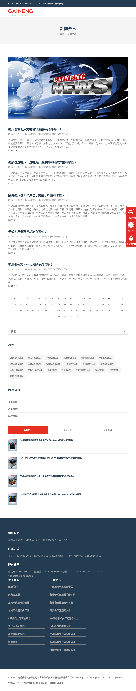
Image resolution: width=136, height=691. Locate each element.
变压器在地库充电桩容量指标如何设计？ (35, 129)
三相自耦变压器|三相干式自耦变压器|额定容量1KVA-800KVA (47, 476)
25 (52, 304)
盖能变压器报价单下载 (61, 602)
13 (90, 298)
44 (58, 310)
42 (46, 310)
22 (33, 304)
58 (77, 316)
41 (39, 310)
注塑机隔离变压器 (83, 370)
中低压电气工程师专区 (61, 586)
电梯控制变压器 (16, 376)
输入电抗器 (99, 370)
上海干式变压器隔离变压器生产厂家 (56, 677)
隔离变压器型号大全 (60, 610)
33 (103, 304)
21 (27, 304)
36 (121, 304)
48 (84, 310)
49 (90, 310)
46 (71, 310)
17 (115, 298)
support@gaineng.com (21, 575)
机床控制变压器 (87, 358)
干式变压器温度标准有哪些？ (27, 231)
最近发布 (68, 430)
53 (115, 310)
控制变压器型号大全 (60, 626)
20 (21, 304)
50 (96, 310)
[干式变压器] (20, 12)
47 (77, 310)
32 (96, 304)
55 (58, 316)
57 (71, 316)
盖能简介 (13, 586)
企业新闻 (13, 402)
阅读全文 (12, 150)
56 (65, 316)
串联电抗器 (114, 370)
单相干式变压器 (105, 358)
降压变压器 (52, 370)
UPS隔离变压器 (52, 358)
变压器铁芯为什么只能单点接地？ (30, 264)
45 (65, 310)
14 (96, 298)
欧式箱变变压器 (34, 358)
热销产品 (28, 430)
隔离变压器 (14, 594)
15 (103, 298)
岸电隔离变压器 (106, 364)
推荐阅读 (107, 430)
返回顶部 (131, 244)
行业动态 (13, 409)
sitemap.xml (41, 682)
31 (90, 304)
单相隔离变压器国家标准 (62, 642)
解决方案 (13, 416)
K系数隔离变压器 (53, 364)
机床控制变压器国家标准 (62, 650)
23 (39, 304)
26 (58, 304)
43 (52, 310)
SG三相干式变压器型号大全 (64, 618)
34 (109, 304)
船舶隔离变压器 (70, 358)
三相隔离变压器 (34, 364)
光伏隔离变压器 (16, 358)
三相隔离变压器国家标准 (62, 634)
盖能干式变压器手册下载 (62, 594)
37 (14, 310)
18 (121, 298)
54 (121, 310)
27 (65, 304)
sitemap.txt (56, 682)
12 (84, 298)
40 (33, 310)
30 (84, 304)
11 (77, 298)
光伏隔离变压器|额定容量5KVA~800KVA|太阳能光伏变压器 (46, 440)
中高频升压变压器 (35, 370)
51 (103, 310)
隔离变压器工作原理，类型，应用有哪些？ (36, 195)
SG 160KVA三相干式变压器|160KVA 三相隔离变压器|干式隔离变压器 (51, 458)
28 (71, 304)
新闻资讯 (72, 33)
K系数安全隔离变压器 (19, 618)
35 (115, 304)
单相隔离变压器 (16, 364)
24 (46, 304)
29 (77, 304)
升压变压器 (66, 370)
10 (71, 298)
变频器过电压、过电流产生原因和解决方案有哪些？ (42, 162)
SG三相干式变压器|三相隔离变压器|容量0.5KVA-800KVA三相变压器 (50, 494)
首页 (62, 33)
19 (14, 304)
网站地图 (28, 682)
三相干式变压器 (16, 370)
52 (109, 310)
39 (27, 310)
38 (21, 310)
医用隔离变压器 (89, 364)
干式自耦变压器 (71, 364)
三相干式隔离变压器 (18, 602)
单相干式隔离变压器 (18, 610)
